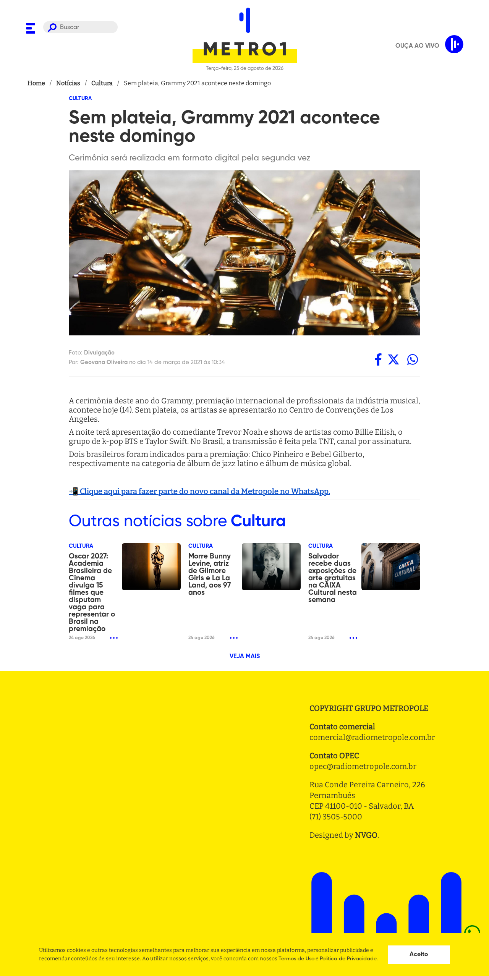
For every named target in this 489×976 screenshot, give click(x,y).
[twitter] (393, 359)
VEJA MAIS (245, 657)
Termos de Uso (296, 958)
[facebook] (378, 359)
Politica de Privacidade (348, 958)
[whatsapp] (412, 359)
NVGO (366, 835)
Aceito (419, 955)
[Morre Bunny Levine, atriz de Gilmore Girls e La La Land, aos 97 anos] (271, 566)
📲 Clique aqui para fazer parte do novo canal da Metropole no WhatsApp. (199, 491)
